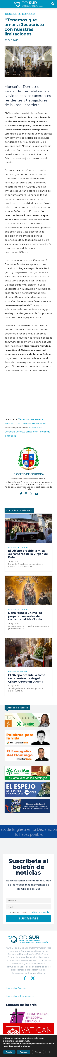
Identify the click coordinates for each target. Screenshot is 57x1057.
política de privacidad (40, 912)
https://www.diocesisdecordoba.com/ (28, 478)
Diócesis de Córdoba (20, 14)
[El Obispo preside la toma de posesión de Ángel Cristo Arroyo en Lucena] (28, 652)
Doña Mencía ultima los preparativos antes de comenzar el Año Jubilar (25, 616)
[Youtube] (36, 493)
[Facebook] (20, 493)
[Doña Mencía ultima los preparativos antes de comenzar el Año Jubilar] (28, 590)
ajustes (26, 1046)
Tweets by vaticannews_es (20, 996)
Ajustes (38, 1052)
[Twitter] (31, 493)
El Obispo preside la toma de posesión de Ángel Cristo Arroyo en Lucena (26, 678)
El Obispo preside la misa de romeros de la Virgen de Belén (28, 554)
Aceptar (9, 1052)
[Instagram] (26, 493)
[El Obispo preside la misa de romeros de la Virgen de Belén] (28, 528)
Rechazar (23, 1052)
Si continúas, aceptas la (29, 912)
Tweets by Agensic (16, 988)
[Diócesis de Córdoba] (28, 458)
